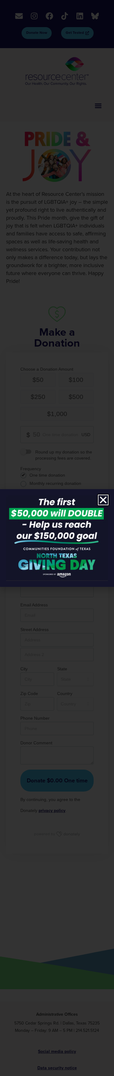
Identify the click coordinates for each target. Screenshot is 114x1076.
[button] (103, 500)
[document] (57, 538)
